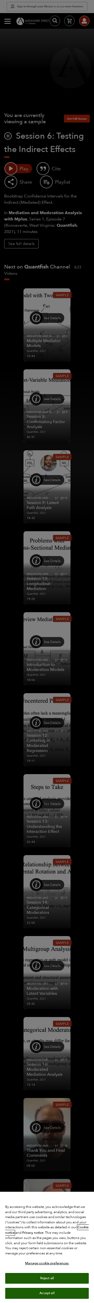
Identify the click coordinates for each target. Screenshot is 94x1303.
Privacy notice (32, 1232)
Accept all (46, 1293)
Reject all (47, 1278)
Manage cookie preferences (47, 1263)
